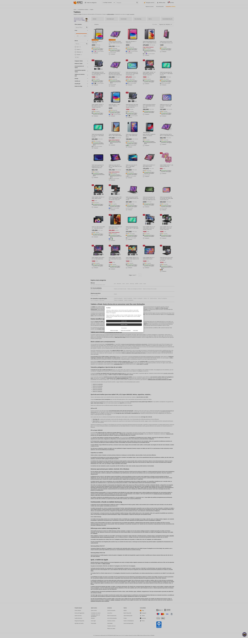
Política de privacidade (126, 330)
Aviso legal (135, 330)
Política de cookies (114, 330)
